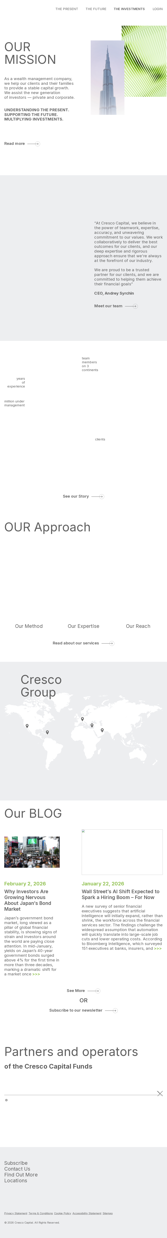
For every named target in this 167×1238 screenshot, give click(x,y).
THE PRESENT (66, 9)
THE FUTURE (96, 9)
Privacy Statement (15, 1213)
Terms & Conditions (41, 1213)
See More (76, 990)
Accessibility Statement (86, 1213)
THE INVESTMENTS (129, 9)
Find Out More (21, 1175)
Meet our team (108, 306)
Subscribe (16, 1163)
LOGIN (158, 9)
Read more (14, 143)
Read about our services (76, 643)
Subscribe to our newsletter (75, 1010)
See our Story (76, 496)
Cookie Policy (62, 1213)
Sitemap (108, 1213)
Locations (15, 1180)
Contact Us (17, 1169)
